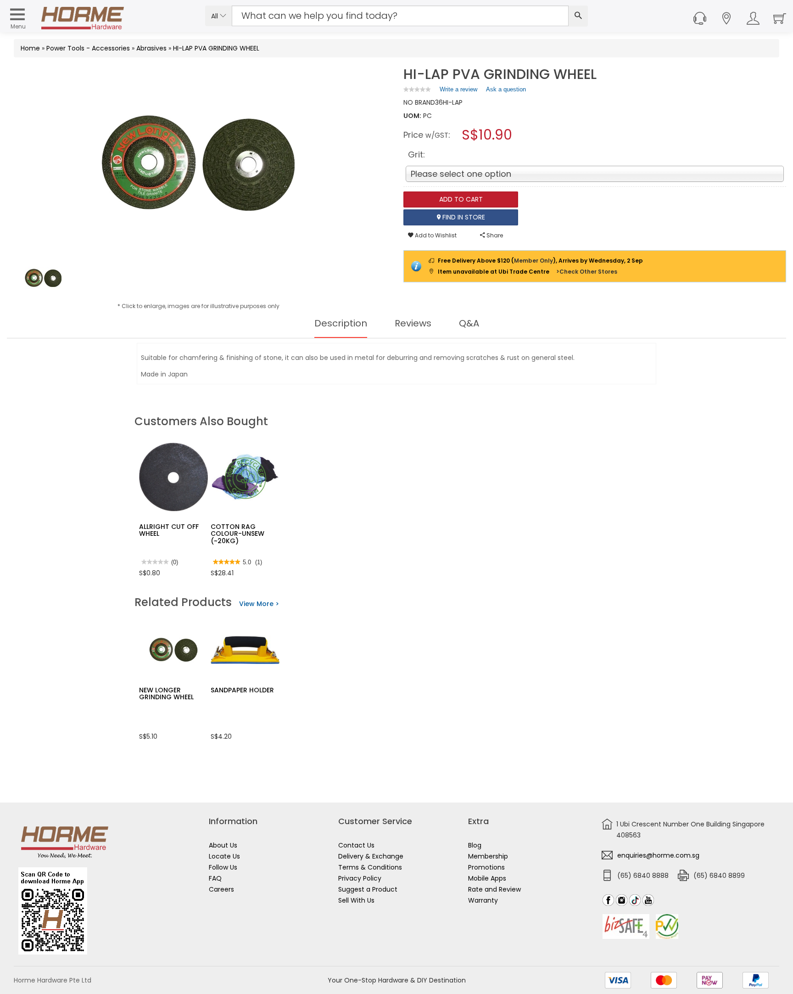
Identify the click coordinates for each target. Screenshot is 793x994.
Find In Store (463, 217)
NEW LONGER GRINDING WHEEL (166, 693)
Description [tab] (340, 323)
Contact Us (356, 845)
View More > (259, 603)
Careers (221, 889)
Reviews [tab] (413, 323)
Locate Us (224, 856)
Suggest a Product (367, 889)
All (215, 16)
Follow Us (223, 867)
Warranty (483, 900)
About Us (223, 845)
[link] (417, 89)
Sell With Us (356, 900)
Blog (474, 845)
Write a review (458, 91)
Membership (488, 856)
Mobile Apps (487, 878)
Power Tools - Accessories (88, 48)
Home (30, 48)
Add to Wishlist (435, 235)
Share (494, 235)
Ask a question (506, 89)
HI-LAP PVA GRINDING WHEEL (216, 48)
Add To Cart (461, 199)
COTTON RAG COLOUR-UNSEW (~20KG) (237, 533)
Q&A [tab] (469, 323)
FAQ (215, 878)
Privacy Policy (359, 878)
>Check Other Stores (586, 271)
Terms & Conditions (370, 867)
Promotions (486, 867)
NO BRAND (419, 102)
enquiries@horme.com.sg (658, 855)
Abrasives (151, 48)
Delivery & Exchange (370, 856)
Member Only (533, 260)
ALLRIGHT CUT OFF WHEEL (169, 530)
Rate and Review (494, 889)
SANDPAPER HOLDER (242, 690)
